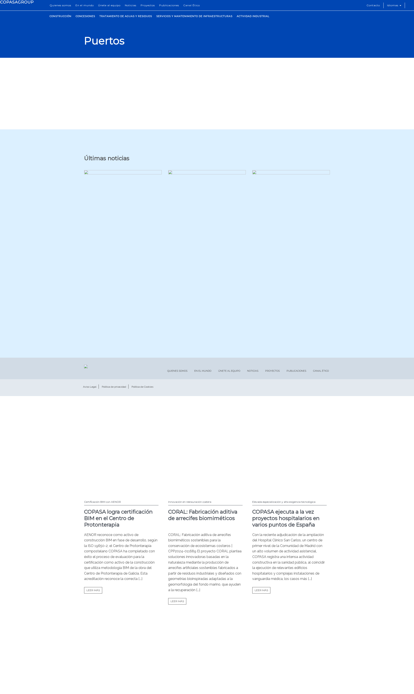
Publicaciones (169, 5)
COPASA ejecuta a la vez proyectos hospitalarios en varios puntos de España (286, 518)
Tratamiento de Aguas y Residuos (125, 16)
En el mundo (84, 5)
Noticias (130, 5)
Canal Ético (191, 5)
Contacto (373, 5)
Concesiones (85, 16)
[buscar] (409, 5)
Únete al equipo (109, 5)
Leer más (93, 590)
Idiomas (393, 5)
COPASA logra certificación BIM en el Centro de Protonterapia (118, 518)
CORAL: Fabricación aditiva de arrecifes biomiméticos (202, 515)
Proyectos (148, 5)
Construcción (60, 16)
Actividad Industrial (253, 16)
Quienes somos (60, 5)
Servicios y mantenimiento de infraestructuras (194, 16)
